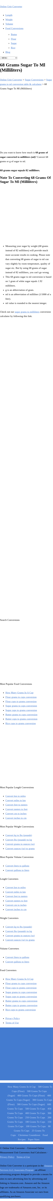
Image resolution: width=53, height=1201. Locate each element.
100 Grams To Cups (36, 1126)
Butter (14, 34)
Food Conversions (14, 28)
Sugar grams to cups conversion (21, 705)
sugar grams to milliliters (27, 311)
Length (8, 15)
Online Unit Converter (11, 6)
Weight (9, 19)
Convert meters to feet (16, 809)
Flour (13, 39)
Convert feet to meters (16, 804)
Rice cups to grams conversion (20, 723)
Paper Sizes (33, 1139)
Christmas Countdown (29, 1135)
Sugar (14, 43)
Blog (7, 52)
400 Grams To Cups (35, 1113)
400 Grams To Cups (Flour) (31, 1095)
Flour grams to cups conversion (21, 697)
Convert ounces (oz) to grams (20, 848)
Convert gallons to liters (17, 870)
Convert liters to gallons (17, 865)
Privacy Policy (12, 1018)
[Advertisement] (26, 119)
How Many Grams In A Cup (19, 692)
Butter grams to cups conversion (21, 714)
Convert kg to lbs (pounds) (18, 835)
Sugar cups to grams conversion (21, 710)
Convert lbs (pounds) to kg (18, 839)
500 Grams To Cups (35, 1108)
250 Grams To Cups (35, 1117)
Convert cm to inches (15, 813)
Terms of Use (12, 1022)
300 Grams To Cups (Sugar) (31, 1104)
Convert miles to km (15, 800)
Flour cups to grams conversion (21, 701)
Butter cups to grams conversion (21, 719)
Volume (9, 24)
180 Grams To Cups (35, 1121)
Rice (13, 47)
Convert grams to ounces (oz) (20, 844)
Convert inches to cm (15, 818)
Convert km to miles (15, 796)
